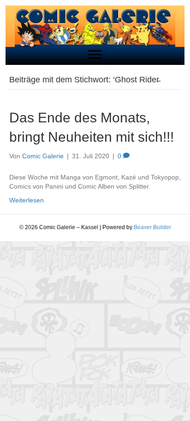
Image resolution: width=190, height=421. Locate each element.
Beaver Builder (152, 227)
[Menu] (95, 55)
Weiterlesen (26, 200)
